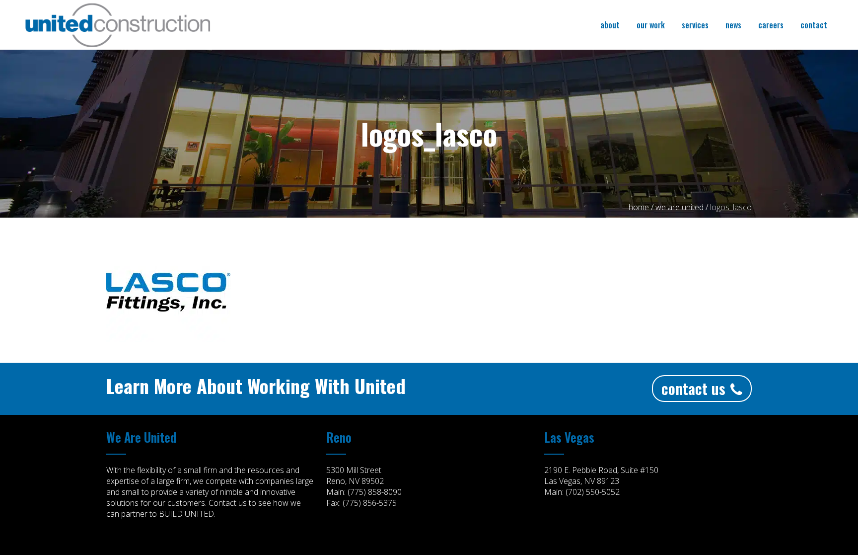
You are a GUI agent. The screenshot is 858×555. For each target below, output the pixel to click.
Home (639, 207)
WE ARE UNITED (679, 207)
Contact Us (693, 388)
